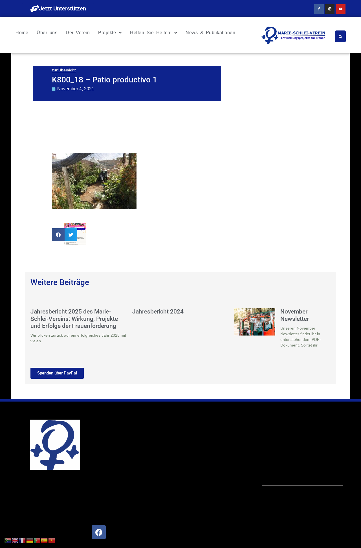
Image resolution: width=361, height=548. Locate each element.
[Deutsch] (30, 540)
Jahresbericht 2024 (158, 311)
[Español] (44, 540)
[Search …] (340, 36)
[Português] (37, 540)
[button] (58, 234)
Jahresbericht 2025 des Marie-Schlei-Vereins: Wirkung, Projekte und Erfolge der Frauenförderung (74, 318)
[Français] (22, 540)
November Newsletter (294, 315)
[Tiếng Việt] (52, 540)
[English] (15, 540)
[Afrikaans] (8, 540)
